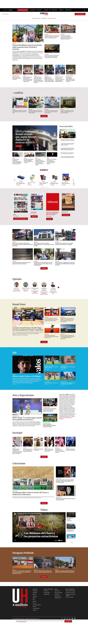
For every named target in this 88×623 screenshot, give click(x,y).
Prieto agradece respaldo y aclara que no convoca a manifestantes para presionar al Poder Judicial (38, 79)
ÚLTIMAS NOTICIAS (22, 10)
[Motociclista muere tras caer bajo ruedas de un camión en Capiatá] (65, 235)
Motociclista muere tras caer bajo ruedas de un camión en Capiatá (64, 244)
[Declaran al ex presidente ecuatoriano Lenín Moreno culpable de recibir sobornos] (17, 154)
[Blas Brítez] (16, 284)
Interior (13, 569)
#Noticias (67, 416)
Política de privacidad (22, 621)
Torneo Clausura (47, 381)
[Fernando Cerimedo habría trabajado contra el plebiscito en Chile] (29, 154)
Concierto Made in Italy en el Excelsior (70, 450)
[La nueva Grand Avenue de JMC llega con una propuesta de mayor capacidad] (27, 316)
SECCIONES (39, 9)
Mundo (16, 129)
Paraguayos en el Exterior (49, 365)
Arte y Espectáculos (69, 75)
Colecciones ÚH (58, 478)
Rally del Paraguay (15, 75)
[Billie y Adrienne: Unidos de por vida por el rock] (49, 441)
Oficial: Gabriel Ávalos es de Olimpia (26, 376)
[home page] (20, 599)
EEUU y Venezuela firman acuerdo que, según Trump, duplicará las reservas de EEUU (25, 137)
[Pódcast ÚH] (68, 204)
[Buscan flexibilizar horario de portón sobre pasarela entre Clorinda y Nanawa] (27, 33)
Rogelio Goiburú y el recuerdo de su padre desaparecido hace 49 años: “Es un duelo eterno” (52, 36)
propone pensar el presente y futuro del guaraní (49, 410)
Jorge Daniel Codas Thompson (44, 289)
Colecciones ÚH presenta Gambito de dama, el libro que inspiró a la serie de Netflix (65, 481)
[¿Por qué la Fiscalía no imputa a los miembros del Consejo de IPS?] (19, 102)
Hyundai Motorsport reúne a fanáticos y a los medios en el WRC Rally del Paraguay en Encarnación (67, 320)
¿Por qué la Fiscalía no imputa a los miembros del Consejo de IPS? (19, 111)
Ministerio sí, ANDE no (26, 290)
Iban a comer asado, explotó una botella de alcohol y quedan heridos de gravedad (22, 244)
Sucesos (13, 109)
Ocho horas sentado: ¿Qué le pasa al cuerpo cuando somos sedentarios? (51, 111)
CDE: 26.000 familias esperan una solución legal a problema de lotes (43, 571)
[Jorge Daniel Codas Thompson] (44, 284)
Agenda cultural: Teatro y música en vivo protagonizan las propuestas (67, 153)
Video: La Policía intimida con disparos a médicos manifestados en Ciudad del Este (59, 79)
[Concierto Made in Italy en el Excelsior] (71, 441)
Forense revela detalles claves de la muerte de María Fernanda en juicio (67, 157)
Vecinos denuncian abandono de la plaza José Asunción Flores (21, 263)
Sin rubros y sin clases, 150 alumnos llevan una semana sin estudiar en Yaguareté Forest (21, 572)
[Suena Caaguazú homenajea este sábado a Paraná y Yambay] (50, 418)
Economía (30, 109)
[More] (57, 10)
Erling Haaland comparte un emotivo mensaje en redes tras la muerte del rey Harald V (17, 451)
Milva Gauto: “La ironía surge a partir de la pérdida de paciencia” (27, 419)
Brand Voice (14, 326)
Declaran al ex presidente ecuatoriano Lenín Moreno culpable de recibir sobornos (17, 161)
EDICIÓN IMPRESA (80, 14)
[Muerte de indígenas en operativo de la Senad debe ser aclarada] (52, 206)
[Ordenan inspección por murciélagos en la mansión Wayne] (28, 441)
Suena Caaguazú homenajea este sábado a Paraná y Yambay (49, 425)
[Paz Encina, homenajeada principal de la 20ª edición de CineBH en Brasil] (71, 69)
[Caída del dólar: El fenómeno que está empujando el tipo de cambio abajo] (35, 102)
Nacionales (14, 43)
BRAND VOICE (68, 9)
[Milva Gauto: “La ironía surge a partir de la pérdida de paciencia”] (27, 406)
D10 (50, 9)
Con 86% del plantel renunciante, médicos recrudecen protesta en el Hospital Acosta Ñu (66, 37)
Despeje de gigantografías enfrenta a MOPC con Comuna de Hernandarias (65, 571)
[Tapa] (20, 206)
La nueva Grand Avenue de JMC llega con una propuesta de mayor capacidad (27, 329)
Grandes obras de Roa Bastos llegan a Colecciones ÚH (65, 499)
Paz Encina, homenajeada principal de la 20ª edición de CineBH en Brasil (70, 79)
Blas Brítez (16, 288)
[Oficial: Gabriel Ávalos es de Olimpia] (27, 364)
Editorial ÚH (44, 18)
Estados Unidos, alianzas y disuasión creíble (44, 293)
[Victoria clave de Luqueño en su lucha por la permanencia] (68, 376)
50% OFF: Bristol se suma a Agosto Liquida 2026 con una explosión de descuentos (51, 319)
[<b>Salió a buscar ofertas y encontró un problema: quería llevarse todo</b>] (52, 328)
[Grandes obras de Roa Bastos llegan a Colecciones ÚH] (66, 490)
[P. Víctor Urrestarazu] (53, 284)
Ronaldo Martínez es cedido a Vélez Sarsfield (51, 367)
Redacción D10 (14, 384)
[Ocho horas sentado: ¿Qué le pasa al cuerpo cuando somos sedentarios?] (52, 102)
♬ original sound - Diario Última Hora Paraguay (67, 417)
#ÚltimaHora (62, 416)
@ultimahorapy (62, 394)
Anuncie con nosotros (48, 589)
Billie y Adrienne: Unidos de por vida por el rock (49, 450)
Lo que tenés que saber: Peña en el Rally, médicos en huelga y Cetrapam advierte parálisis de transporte (67, 149)
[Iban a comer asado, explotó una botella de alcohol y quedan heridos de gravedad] (22, 235)
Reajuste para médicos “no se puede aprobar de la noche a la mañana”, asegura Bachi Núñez (49, 79)
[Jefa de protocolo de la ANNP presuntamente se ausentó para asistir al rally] (44, 235)
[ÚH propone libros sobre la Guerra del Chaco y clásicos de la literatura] (33, 478)
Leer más (49, 219)
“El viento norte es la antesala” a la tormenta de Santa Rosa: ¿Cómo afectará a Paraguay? (52, 56)
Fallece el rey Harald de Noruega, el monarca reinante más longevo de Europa (51, 161)
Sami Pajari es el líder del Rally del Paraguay (16, 78)
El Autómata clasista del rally (16, 290)
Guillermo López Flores (35, 289)
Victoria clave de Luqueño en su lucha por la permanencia (68, 383)
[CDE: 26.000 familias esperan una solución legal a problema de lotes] (44, 562)
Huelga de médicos (36, 18)
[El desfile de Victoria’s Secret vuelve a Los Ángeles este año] (60, 441)
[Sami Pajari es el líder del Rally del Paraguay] (17, 69)
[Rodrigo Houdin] (25, 284)
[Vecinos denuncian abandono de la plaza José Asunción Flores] (22, 254)
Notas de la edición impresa (21, 218)
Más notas (34, 216)
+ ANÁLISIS (46, 9)
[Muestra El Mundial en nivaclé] (38, 441)
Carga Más (44, 268)
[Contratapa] (37, 205)
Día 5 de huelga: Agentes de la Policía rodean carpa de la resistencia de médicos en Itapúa (67, 144)
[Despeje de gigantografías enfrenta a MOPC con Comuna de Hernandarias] (65, 562)
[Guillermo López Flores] (34, 284)
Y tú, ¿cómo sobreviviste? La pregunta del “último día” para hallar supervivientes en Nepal (40, 162)
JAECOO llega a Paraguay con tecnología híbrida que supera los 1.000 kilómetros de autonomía (67, 337)
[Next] (58, 287)
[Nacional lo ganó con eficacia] (52, 376)
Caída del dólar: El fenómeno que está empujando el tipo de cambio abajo (35, 111)
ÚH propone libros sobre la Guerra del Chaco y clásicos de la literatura (30, 494)
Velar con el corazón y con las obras (53, 292)
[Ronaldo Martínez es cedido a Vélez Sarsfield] (52, 360)
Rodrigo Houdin (25, 288)
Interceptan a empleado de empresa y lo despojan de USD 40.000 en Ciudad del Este (65, 264)
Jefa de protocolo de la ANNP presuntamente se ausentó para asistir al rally (44, 244)
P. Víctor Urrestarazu (53, 289)
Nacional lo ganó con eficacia (51, 382)
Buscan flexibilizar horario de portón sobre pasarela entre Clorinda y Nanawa (27, 47)
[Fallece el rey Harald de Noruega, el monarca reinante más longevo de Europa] (52, 154)
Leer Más (19, 146)
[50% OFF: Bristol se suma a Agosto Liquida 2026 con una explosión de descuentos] (52, 311)
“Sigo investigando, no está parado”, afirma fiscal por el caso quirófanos (67, 111)
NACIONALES (33, 9)
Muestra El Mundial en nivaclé (38, 450)
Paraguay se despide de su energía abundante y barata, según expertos (67, 140)
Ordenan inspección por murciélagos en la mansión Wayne (28, 450)
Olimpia (13, 374)
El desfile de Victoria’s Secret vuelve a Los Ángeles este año (60, 451)
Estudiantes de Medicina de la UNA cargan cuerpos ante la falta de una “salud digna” (43, 264)
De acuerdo (68, 621)
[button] (73, 180)
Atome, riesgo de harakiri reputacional (35, 292)
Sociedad (14, 447)
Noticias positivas (52, 18)
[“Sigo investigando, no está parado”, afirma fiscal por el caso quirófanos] (68, 102)
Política (24, 75)
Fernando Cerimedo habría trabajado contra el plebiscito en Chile (28, 161)
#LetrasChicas (71, 394)
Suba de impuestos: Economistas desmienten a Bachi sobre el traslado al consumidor (27, 79)
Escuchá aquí (66, 215)
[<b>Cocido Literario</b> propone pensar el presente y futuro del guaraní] (50, 402)
